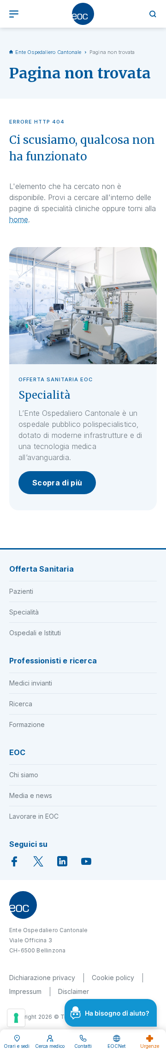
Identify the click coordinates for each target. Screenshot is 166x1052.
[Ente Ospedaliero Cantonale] (83, 14)
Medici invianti (30, 683)
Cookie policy (113, 977)
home (18, 219)
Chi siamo (23, 775)
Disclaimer (73, 991)
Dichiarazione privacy (42, 977)
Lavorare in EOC (34, 816)
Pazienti (21, 591)
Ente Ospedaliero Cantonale (48, 52)
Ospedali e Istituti (35, 633)
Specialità (24, 612)
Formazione (27, 724)
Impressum (25, 991)
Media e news (30, 795)
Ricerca (20, 704)
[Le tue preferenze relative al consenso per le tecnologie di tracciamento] (16, 1018)
